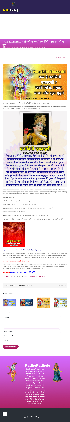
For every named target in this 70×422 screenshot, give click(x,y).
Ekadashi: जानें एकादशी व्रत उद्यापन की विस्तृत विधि (22, 272)
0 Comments (41, 276)
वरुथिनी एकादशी (33, 276)
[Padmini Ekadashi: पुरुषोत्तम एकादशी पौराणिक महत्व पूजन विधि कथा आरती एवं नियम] (60, 303)
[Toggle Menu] (65, 7)
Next (64, 57)
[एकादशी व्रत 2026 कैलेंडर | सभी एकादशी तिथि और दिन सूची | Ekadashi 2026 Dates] (9, 302)
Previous (58, 57)
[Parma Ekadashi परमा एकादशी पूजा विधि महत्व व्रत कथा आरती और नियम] (43, 303)
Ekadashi (26, 276)
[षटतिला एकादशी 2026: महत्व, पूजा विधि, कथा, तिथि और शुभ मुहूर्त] (26, 302)
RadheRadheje (8, 276)
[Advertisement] (35, 27)
